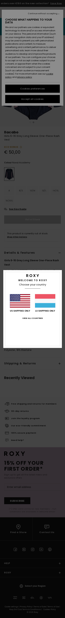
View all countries (32, 318)
